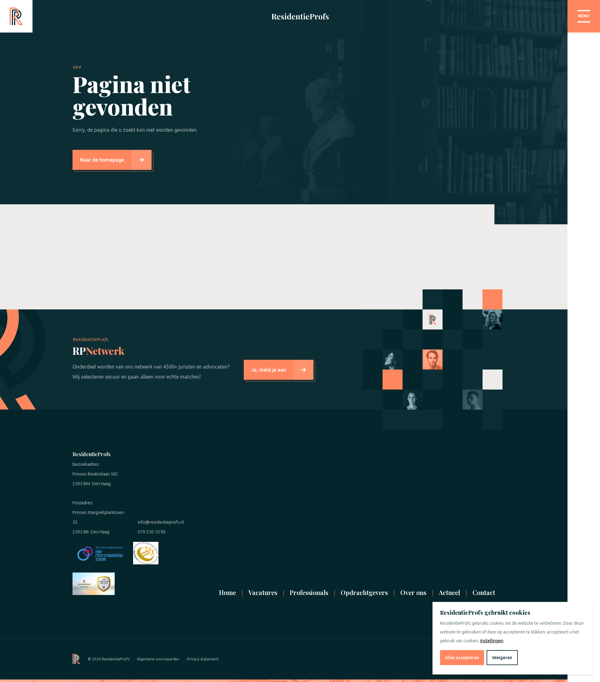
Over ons (413, 592)
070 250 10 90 (152, 531)
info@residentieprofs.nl (161, 522)
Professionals (309, 592)
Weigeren (502, 657)
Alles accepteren (462, 657)
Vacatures (262, 592)
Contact (483, 592)
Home (227, 592)
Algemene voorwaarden (158, 659)
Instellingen (491, 640)
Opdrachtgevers (364, 592)
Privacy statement (203, 659)
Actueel (449, 592)
